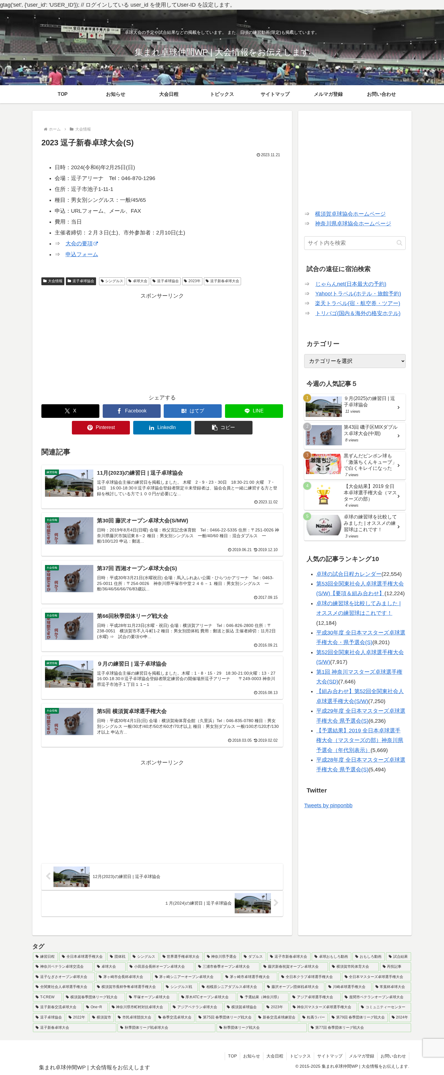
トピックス (300, 1056)
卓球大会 (140, 281)
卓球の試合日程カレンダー (348, 574)
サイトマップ (330, 1056)
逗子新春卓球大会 (224, 281)
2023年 (194, 281)
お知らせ (251, 1056)
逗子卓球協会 (83, 281)
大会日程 (274, 1056)
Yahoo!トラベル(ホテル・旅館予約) (358, 294)
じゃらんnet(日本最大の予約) (350, 284)
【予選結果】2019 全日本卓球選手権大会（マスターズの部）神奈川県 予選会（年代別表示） (359, 740)
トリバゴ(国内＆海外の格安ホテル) (358, 313)
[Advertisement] (162, 343)
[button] (224, 427)
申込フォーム (82, 254)
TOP (232, 1056)
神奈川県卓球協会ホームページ (353, 224)
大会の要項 (79, 244)
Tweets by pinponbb (328, 805)
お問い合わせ (393, 1056)
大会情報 (55, 281)
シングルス (114, 281)
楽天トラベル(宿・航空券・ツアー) (357, 303)
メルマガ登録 (361, 1056)
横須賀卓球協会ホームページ (350, 214)
